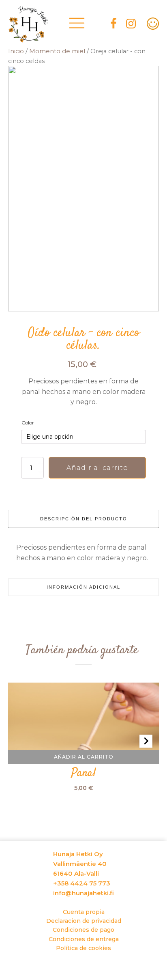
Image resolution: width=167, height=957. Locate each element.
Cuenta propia (84, 912)
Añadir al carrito (97, 468)
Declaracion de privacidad (83, 920)
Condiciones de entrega (84, 939)
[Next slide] (145, 741)
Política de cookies (83, 948)
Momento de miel (57, 51)
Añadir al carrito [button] (83, 756)
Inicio (16, 51)
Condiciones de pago (83, 929)
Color (27, 423)
